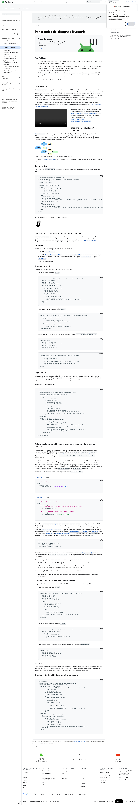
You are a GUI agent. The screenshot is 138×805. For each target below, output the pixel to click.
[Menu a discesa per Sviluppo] (59, 2)
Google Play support (124, 777)
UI (21, 8)
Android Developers (39, 26)
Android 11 (83, 786)
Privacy (44, 782)
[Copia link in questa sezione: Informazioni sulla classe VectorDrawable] (81, 131)
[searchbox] (11, 14)
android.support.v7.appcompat (51, 529)
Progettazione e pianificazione (37, 2)
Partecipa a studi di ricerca (125, 779)
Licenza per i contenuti (79, 741)
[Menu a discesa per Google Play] (72, 2)
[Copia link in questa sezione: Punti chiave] (48, 58)
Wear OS (64, 773)
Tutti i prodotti (82, 794)
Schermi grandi (65, 771)
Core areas (14, 8)
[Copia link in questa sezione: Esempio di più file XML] (52, 266)
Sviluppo (54, 2)
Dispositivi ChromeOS (67, 776)
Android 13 (83, 781)
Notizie (25, 782)
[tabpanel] (69, 486)
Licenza (31, 801)
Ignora (122, 24)
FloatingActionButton (62, 533)
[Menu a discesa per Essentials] (25, 2)
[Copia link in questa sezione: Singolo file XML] (48, 373)
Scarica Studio (103, 780)
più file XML (83, 241)
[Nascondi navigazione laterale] (19, 802)
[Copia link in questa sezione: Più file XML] (45, 245)
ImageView (95, 531)
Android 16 (83, 773)
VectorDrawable (42, 90)
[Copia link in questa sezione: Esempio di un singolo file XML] (57, 385)
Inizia (131, 24)
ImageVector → (42, 49)
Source (25, 780)
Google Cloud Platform (69, 794)
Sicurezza (26, 777)
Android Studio (125, 2)
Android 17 (83, 771)
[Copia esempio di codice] (102, 176)
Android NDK (103, 782)
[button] (9, 20)
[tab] (39, 477)
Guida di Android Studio (106, 772)
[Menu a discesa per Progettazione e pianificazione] (48, 2)
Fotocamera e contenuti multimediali (48, 779)
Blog (24, 785)
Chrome (51, 794)
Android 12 (83, 783)
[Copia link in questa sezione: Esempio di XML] (49, 166)
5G (43, 785)
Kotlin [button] (47, 477)
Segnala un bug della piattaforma (127, 771)
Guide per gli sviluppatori (106, 775)
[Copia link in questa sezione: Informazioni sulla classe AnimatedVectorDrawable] (83, 234)
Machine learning (46, 773)
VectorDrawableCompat (78, 119)
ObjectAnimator (86, 256)
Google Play (66, 2)
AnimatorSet (42, 258)
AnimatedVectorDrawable (90, 113)
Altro (77, 2)
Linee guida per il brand (40, 801)
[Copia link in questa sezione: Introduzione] (48, 87)
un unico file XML (92, 241)
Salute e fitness (46, 776)
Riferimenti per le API (105, 777)
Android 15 (83, 776)
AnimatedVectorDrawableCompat (81, 121)
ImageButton (49, 533)
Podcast (25, 787)
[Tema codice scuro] (100, 176)
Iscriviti (119, 801)
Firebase (58, 794)
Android (25, 772)
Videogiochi (45, 771)
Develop (5, 8)
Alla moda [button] (39, 477)
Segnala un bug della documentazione (124, 774)
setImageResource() (86, 553)
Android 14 (83, 778)
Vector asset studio (49, 159)
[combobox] (94, 1)
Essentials (20, 2)
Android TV (64, 781)
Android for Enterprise (29, 775)
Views (27, 8)
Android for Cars (66, 778)
